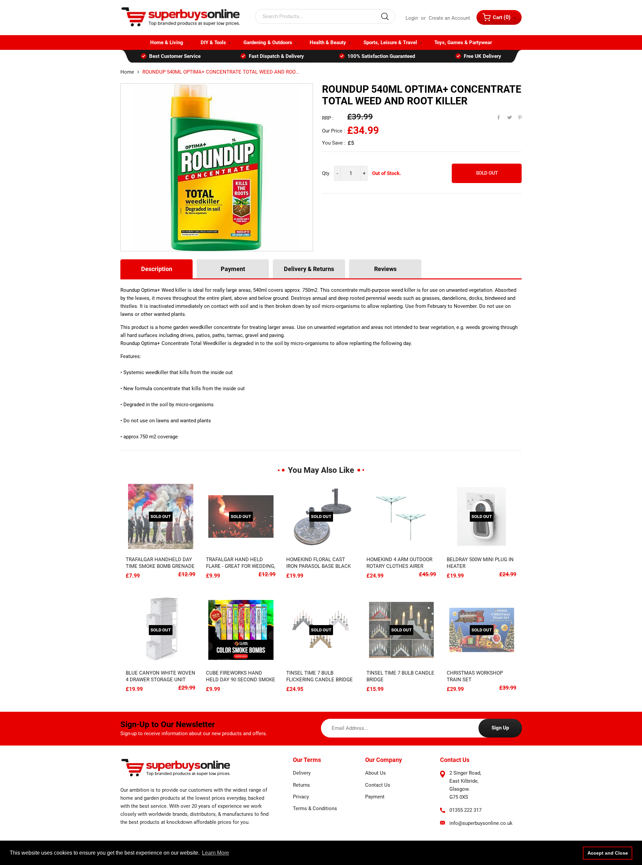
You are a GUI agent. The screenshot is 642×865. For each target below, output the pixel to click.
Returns (301, 785)
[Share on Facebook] (495, 115)
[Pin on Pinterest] (515, 115)
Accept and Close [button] (607, 853)
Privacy (301, 797)
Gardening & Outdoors (267, 42)
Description (156, 268)
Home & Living (166, 42)
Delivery (302, 773)
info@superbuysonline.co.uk (481, 823)
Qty (325, 173)
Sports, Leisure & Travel (390, 42)
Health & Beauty (328, 42)
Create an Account (449, 18)
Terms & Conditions (315, 808)
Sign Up (500, 728)
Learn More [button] (215, 853)
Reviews (385, 268)
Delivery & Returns (309, 268)
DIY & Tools (213, 42)
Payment (233, 268)
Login (412, 18)
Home (127, 72)
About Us (375, 773)
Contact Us (377, 785)
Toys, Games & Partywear (463, 42)
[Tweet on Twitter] (505, 115)
